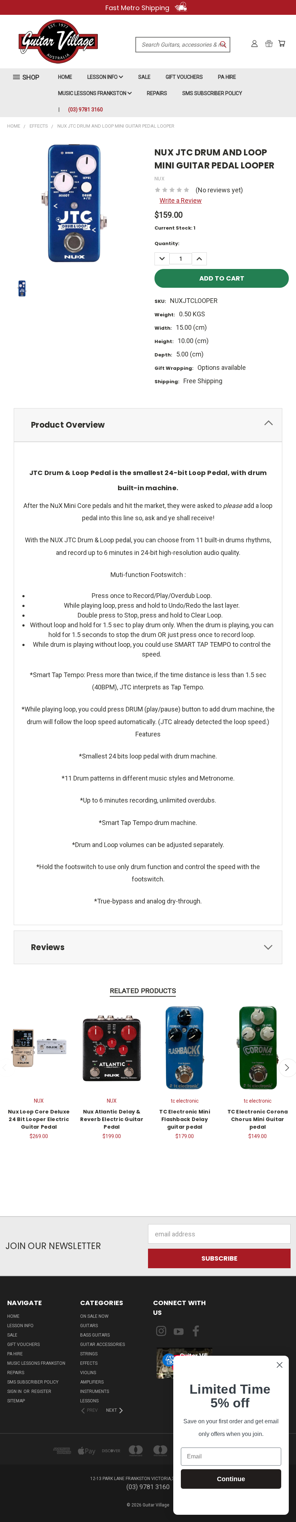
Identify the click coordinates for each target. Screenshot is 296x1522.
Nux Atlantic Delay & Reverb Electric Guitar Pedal (111, 1119)
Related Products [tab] (143, 991)
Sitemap (16, 1400)
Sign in (15, 1391)
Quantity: (166, 243)
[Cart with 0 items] (281, 43)
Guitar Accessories (102, 1344)
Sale (144, 77)
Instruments (94, 1391)
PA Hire (227, 77)
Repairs (157, 93)
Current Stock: (174, 228)
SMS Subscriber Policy (212, 93)
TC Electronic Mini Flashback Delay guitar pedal (184, 1119)
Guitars (89, 1325)
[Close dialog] (279, 1365)
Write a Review (181, 200)
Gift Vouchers (184, 77)
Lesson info (103, 77)
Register (41, 1391)
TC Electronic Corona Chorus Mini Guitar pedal (257, 1119)
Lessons (89, 1400)
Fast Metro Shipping (138, 7)
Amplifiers (92, 1382)
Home (65, 77)
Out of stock (184, 1047)
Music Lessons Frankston (92, 93)
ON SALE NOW (94, 1316)
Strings (88, 1353)
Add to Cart (39, 1047)
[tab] (148, 425)
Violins (88, 1372)
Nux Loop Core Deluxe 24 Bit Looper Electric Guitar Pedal (39, 1119)
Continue (231, 1479)
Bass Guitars (95, 1335)
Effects (88, 1363)
